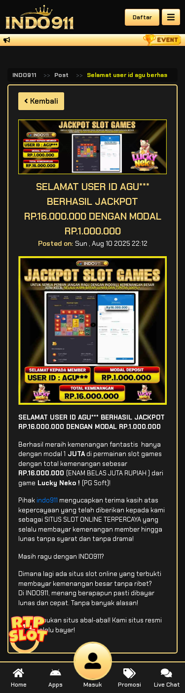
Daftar (142, 17)
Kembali (43, 101)
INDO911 (24, 75)
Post (61, 75)
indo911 (47, 500)
